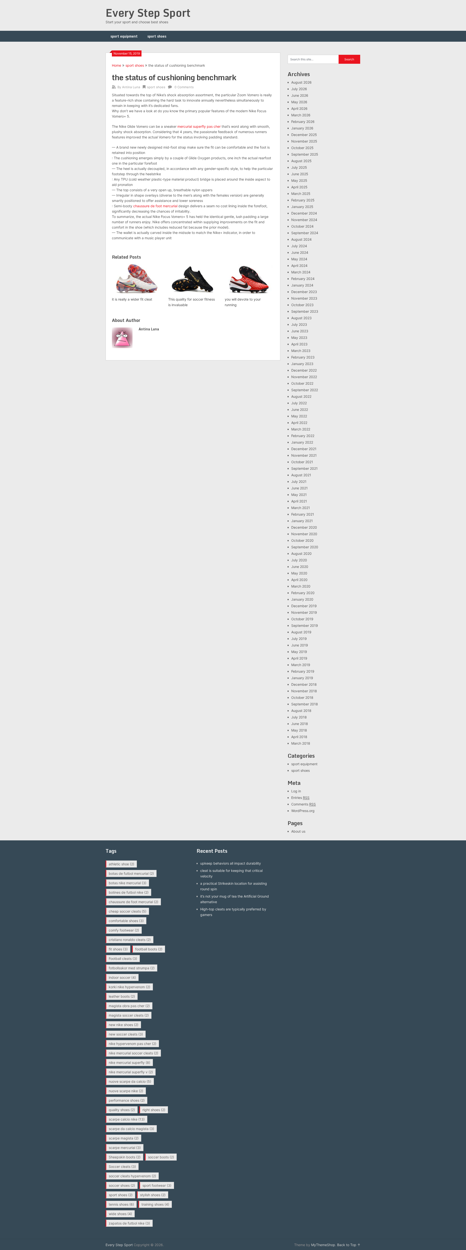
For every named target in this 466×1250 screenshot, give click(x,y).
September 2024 (304, 233)
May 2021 (299, 495)
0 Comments (184, 87)
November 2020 (304, 534)
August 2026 (301, 82)
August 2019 (301, 632)
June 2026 (299, 95)
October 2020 (302, 540)
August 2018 (301, 711)
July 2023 (299, 324)
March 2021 (300, 508)
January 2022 (302, 442)
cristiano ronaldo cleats (130, 940)
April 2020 (299, 580)
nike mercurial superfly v (131, 1072)
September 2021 (304, 468)
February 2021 (302, 514)
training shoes (155, 1204)
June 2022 (299, 409)
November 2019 (304, 612)
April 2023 (299, 344)
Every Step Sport (148, 12)
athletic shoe (121, 864)
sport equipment (124, 36)
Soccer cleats (122, 1166)
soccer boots (161, 1157)
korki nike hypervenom (129, 987)
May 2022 (299, 416)
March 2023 (300, 351)
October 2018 (302, 697)
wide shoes (120, 1214)
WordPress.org (303, 811)
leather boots (122, 996)
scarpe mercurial (125, 1148)
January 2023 (302, 364)
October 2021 (302, 462)
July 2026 (299, 89)
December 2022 (304, 370)
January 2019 (302, 678)
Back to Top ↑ (348, 1245)
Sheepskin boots (125, 1157)
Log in (296, 791)
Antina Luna (131, 87)
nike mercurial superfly (129, 1062)
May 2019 (299, 652)
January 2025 (302, 207)
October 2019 (302, 619)
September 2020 (304, 547)
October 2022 (302, 383)
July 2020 (299, 560)
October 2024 (302, 226)
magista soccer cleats (129, 1015)
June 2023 (299, 331)
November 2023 (304, 298)
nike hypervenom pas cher (132, 1044)
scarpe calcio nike (127, 1119)
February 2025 (303, 200)
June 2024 (299, 252)
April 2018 (299, 737)
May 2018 (299, 730)
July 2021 (299, 481)
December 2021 (303, 449)
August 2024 (301, 239)
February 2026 (303, 121)
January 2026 (302, 128)
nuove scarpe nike (126, 1091)
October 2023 (302, 305)
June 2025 (299, 174)
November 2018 (304, 691)
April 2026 (299, 108)
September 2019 (304, 625)
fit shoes (118, 949)
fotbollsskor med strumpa (132, 968)
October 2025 (302, 148)
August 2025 (301, 161)
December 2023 (304, 292)
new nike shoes (123, 1025)
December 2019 (304, 606)
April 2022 (299, 423)
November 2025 (304, 141)
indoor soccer (122, 977)
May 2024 (299, 259)
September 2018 (304, 704)
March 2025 (300, 193)
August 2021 (301, 475)
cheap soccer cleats (127, 911)
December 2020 (304, 527)
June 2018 (299, 724)
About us (298, 831)
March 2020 (300, 586)
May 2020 (299, 573)
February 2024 (303, 279)
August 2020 (301, 553)
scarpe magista (124, 1138)
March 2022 (300, 429)
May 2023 (299, 337)
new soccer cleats (126, 1034)
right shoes (153, 1110)
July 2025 (299, 167)
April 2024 (299, 265)
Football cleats (123, 958)
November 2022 (304, 377)
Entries (300, 798)
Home (116, 65)
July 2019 (299, 639)
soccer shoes (122, 1185)
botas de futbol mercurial (131, 873)
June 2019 (299, 645)
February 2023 (303, 357)
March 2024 (300, 272)
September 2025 (304, 154)
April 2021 (299, 501)
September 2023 (304, 311)
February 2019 (302, 671)
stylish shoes (153, 1195)
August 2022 (301, 396)
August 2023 (301, 318)
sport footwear (156, 1185)
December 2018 (304, 684)
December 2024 (304, 213)
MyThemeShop (323, 1245)
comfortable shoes (126, 921)
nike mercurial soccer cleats (133, 1053)
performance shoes (127, 1100)
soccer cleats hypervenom (132, 1176)
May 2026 (299, 102)
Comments (303, 804)
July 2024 (299, 246)
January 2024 (302, 285)
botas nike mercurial (127, 883)
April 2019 (299, 658)
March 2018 (300, 743)
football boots (148, 949)
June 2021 (299, 488)
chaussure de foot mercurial (155, 206)
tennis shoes (121, 1204)
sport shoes (156, 36)
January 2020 (302, 599)
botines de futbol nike (129, 892)
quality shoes (122, 1110)
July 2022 (299, 403)
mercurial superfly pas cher (199, 126)
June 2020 (299, 567)
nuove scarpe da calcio (130, 1081)
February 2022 (302, 436)
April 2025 (299, 187)
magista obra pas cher (129, 1006)
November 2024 (304, 220)
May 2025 (299, 180)
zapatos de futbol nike (129, 1223)
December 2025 (304, 135)
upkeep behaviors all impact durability (230, 863)
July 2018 (299, 717)
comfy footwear (124, 930)
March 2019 (300, 665)
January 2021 (302, 521)
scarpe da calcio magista (131, 1129)
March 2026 (300, 115)
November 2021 (304, 455)
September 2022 (304, 390)
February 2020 (303, 593)
